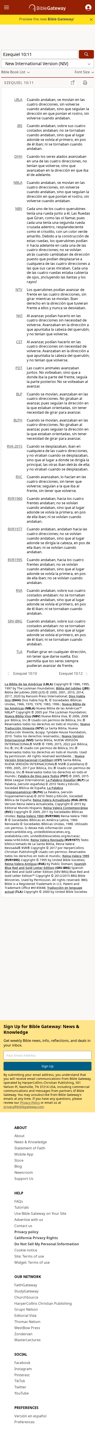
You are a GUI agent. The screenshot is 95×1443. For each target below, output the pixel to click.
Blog (18, 1166)
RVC (19, 476)
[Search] (86, 54)
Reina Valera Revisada (47, 840)
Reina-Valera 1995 (75, 856)
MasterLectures (27, 1339)
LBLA (18, 99)
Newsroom (23, 1172)
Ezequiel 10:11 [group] (19, 82)
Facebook (22, 1362)
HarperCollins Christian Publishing (43, 1303)
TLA (19, 651)
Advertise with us (28, 1219)
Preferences (24, 1422)
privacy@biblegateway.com (24, 1107)
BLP (19, 394)
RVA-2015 (14, 446)
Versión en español (30, 1416)
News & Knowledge (30, 1142)
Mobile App (23, 1154)
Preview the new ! (46, 19)
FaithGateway (25, 1285)
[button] (88, 7)
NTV (18, 289)
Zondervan (23, 1334)
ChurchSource (26, 1297)
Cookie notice (25, 1250)
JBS (19, 125)
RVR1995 (15, 559)
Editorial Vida (25, 1315)
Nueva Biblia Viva (18, 716)
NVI (19, 315)
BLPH (17, 420)
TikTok (19, 1380)
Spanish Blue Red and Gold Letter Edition (45, 866)
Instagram (23, 1368)
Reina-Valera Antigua (21, 864)
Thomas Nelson (27, 1321)
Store (18, 1160)
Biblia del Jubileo (68, 688)
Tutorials (21, 1207)
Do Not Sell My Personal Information (46, 1244)
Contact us (23, 1225)
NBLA (17, 182)
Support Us (23, 1178)
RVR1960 (15, 498)
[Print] (85, 82)
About (19, 1135)
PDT (18, 368)
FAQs (18, 1201)
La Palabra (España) (61, 780)
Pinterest (22, 1375)
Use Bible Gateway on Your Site (40, 1213)
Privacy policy (26, 1231)
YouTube (21, 1393)
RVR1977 (15, 529)
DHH (18, 156)
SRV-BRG (15, 621)
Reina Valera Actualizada (51, 800)
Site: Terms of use (29, 1256)
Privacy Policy (30, 1102)
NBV (18, 208)
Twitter (20, 1387)
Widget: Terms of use (32, 1262)
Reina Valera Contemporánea (65, 808)
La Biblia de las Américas (23, 684)
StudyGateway (26, 1291)
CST (19, 341)
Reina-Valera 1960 (30, 816)
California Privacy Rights (36, 1237)
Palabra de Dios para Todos (38, 776)
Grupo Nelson (26, 1309)
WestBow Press (27, 1327)
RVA (19, 590)
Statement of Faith (29, 1148)
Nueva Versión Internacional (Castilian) (44, 758)
